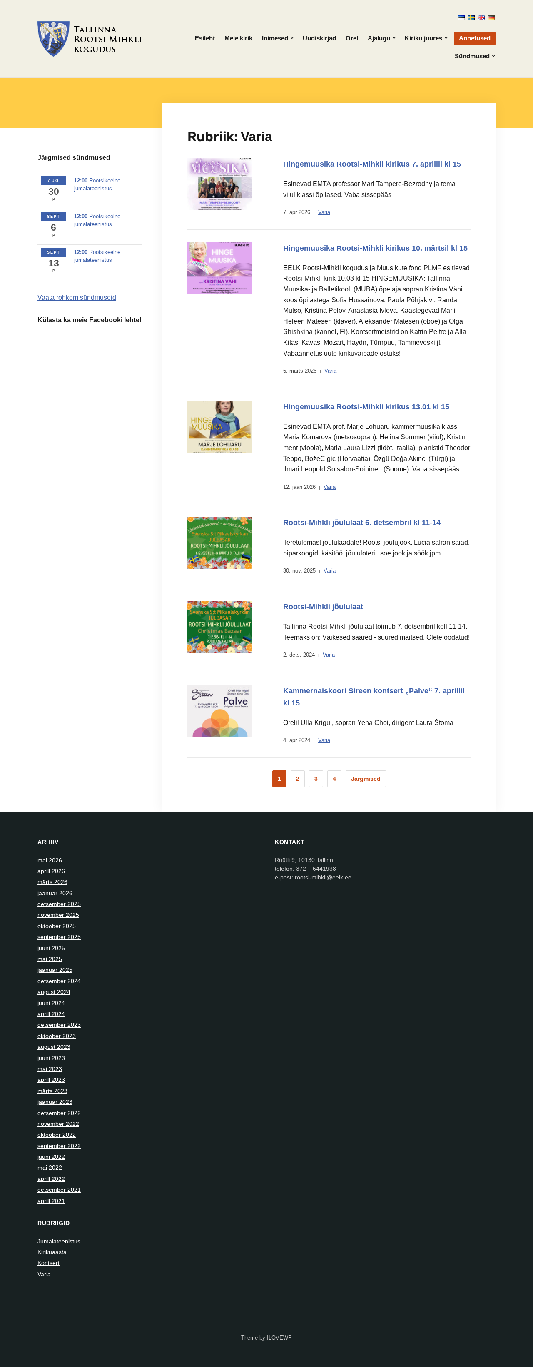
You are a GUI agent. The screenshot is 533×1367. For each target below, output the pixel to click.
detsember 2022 (59, 1113)
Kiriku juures (423, 38)
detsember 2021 (59, 1189)
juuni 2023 (51, 1058)
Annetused (475, 38)
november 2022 (58, 1123)
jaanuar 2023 (54, 1101)
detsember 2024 (59, 981)
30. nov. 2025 (299, 571)
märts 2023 (52, 1091)
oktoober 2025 (56, 926)
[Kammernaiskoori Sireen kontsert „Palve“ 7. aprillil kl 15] (219, 710)
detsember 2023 (59, 1024)
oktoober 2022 (56, 1134)
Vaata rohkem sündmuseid (76, 297)
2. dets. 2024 (299, 655)
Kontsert (48, 1263)
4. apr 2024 (296, 740)
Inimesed (275, 38)
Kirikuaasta (52, 1252)
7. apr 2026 (296, 212)
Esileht (205, 38)
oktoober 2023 (56, 1036)
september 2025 (59, 937)
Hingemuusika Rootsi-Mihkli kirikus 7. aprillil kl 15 (372, 164)
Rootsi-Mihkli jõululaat (323, 607)
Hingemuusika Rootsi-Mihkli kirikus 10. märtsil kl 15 (375, 248)
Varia (324, 212)
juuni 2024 (51, 1003)
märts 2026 (52, 882)
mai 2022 (49, 1167)
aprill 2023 (51, 1079)
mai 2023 (49, 1069)
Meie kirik (238, 38)
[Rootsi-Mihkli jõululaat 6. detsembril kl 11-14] (219, 542)
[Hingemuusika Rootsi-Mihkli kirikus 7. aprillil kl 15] (219, 183)
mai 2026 (49, 860)
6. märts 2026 (299, 371)
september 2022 (59, 1146)
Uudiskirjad (319, 38)
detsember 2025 (59, 904)
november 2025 (58, 914)
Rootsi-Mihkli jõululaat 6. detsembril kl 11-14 (362, 522)
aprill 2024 (51, 1014)
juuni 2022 (51, 1156)
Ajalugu (379, 38)
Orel (352, 38)
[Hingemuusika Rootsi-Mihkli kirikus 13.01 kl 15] (219, 426)
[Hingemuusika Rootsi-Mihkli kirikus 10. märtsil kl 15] (219, 267)
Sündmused (472, 56)
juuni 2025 (51, 948)
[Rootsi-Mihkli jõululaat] (219, 626)
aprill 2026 (51, 871)
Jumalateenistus (58, 1241)
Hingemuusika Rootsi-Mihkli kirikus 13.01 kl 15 (366, 407)
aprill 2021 (51, 1201)
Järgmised (366, 778)
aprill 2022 (51, 1178)
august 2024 (53, 992)
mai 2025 (49, 959)
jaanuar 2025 (54, 969)
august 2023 (53, 1046)
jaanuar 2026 (54, 893)
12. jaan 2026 (299, 487)
